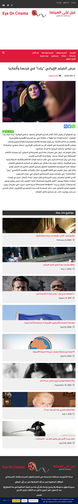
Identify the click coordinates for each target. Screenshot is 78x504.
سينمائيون (54, 56)
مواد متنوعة (44, 56)
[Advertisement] (39, 34)
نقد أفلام (35, 53)
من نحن (73, 2)
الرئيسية (73, 53)
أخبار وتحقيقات (61, 53)
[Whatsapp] (73, 126)
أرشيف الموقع (71, 59)
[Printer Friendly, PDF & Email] (8, 131)
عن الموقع (66, 2)
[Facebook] (65, 126)
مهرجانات (72, 56)
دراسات (63, 56)
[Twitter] (69, 126)
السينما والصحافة (47, 53)
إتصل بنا (59, 2)
